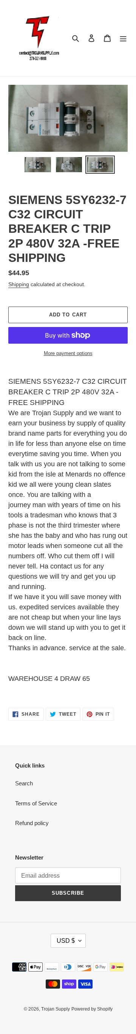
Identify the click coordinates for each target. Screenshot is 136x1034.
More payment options (68, 353)
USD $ (66, 940)
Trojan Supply (55, 1009)
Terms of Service (36, 803)
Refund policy (32, 823)
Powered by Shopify (92, 1009)
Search (24, 783)
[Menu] (123, 38)
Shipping (18, 284)
